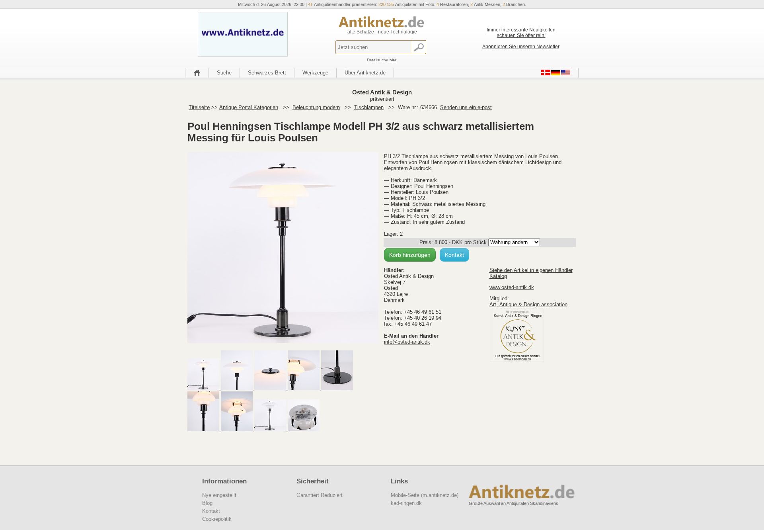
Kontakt (454, 255)
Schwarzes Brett (267, 73)
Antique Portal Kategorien (248, 107)
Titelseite (199, 107)
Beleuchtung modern (316, 107)
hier (393, 60)
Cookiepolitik (217, 519)
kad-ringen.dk (406, 503)
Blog (207, 503)
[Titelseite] (197, 73)
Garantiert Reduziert (319, 495)
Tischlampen (369, 107)
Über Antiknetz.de (365, 73)
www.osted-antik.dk (511, 287)
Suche (224, 73)
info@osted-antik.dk (407, 342)
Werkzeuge (315, 73)
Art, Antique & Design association (528, 304)
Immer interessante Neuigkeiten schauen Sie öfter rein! (521, 32)
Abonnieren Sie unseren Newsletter (520, 46)
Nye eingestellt (219, 495)
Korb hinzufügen (410, 255)
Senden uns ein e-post (466, 107)
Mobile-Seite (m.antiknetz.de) (424, 495)
